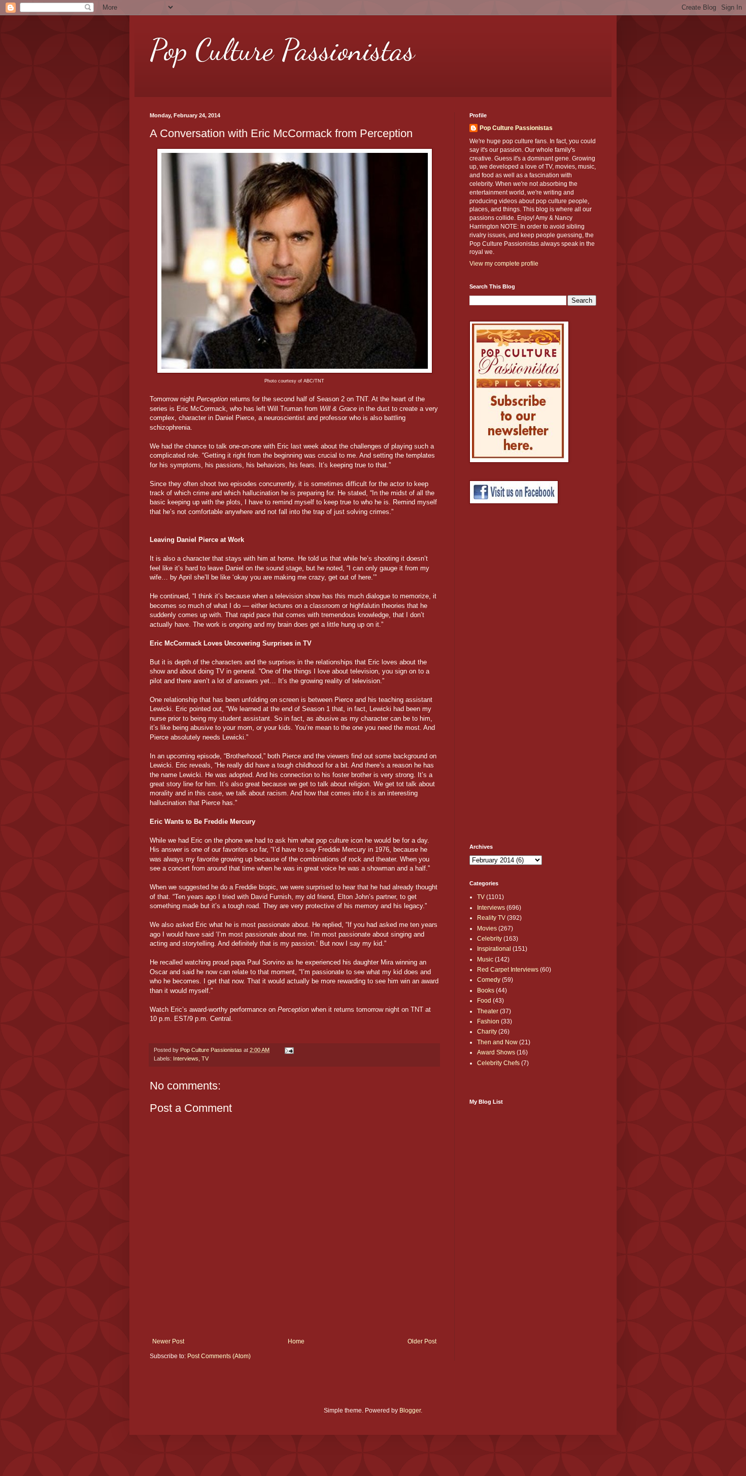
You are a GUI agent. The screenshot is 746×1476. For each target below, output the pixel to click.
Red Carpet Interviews (507, 969)
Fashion (488, 1021)
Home (296, 1341)
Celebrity (489, 938)
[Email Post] (288, 1050)
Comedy (488, 979)
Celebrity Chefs (498, 1063)
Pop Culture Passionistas (282, 49)
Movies (487, 928)
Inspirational (494, 948)
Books (485, 990)
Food (484, 1000)
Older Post (422, 1341)
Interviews (185, 1058)
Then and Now (497, 1042)
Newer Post (168, 1341)
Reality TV (491, 917)
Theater (487, 1011)
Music (485, 959)
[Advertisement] (510, 674)
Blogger (410, 1410)
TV (205, 1058)
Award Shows (496, 1052)
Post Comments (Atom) (219, 1356)
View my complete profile (503, 263)
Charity (487, 1031)
